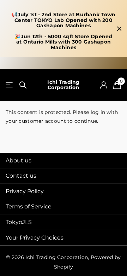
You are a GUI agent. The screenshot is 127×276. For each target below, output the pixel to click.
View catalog (10, 85)
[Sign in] (103, 84)
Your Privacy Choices (35, 237)
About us (18, 160)
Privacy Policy (25, 191)
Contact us (21, 175)
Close (119, 28)
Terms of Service (29, 206)
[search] (22, 85)
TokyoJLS (19, 222)
